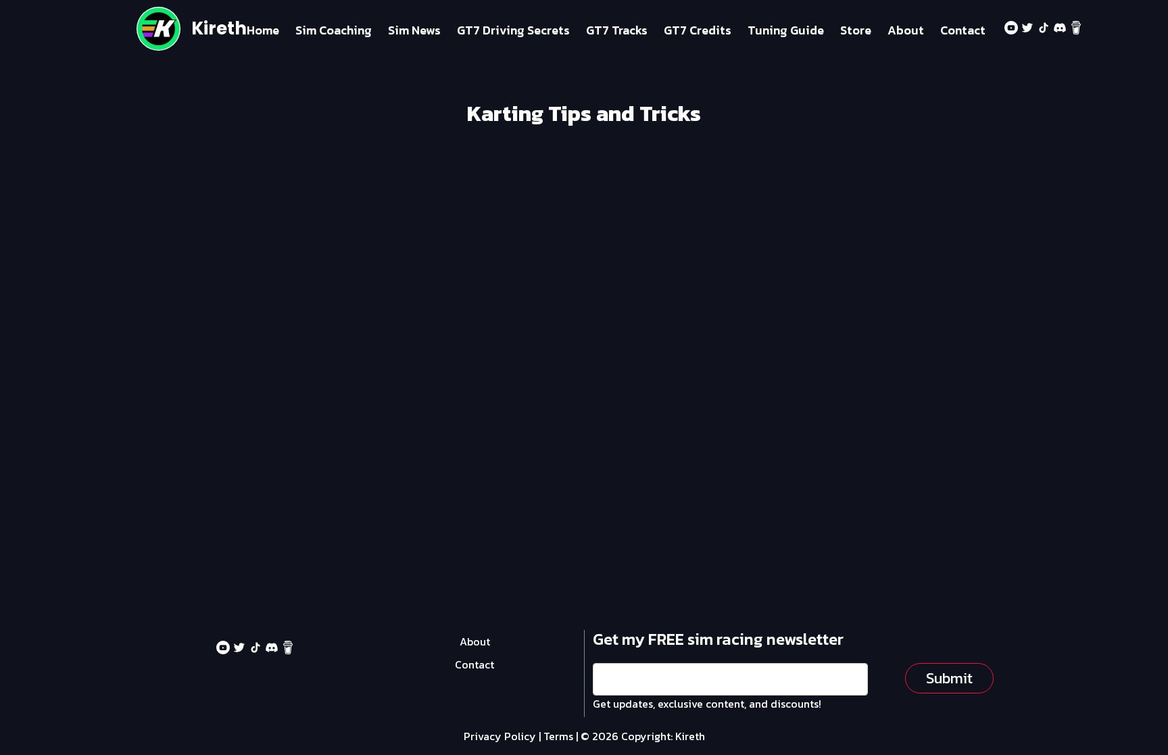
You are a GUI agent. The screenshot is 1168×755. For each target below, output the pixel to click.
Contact (963, 30)
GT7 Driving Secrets (513, 30)
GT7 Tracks (617, 30)
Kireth (219, 28)
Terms (558, 736)
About (905, 30)
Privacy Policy (500, 736)
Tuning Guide (786, 30)
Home (263, 30)
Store (855, 30)
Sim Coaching (333, 30)
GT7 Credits (697, 30)
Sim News (414, 30)
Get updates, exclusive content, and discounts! (707, 704)
